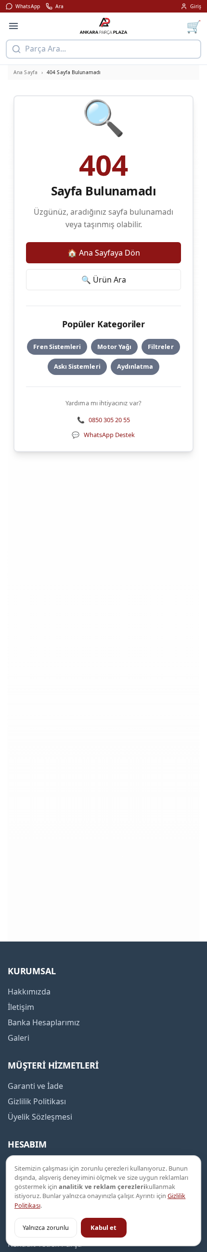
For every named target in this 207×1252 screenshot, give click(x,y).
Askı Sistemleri (77, 366)
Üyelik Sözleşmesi (40, 1116)
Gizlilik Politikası (37, 1101)
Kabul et (104, 1227)
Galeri (18, 1038)
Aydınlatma (135, 366)
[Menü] (13, 26)
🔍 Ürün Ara (103, 279)
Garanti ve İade (35, 1086)
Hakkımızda (29, 991)
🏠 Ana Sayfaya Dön (103, 252)
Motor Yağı (114, 346)
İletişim (21, 1007)
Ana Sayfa (25, 72)
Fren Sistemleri (57, 346)
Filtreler (161, 346)
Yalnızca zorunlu (46, 1227)
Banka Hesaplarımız (44, 1022)
